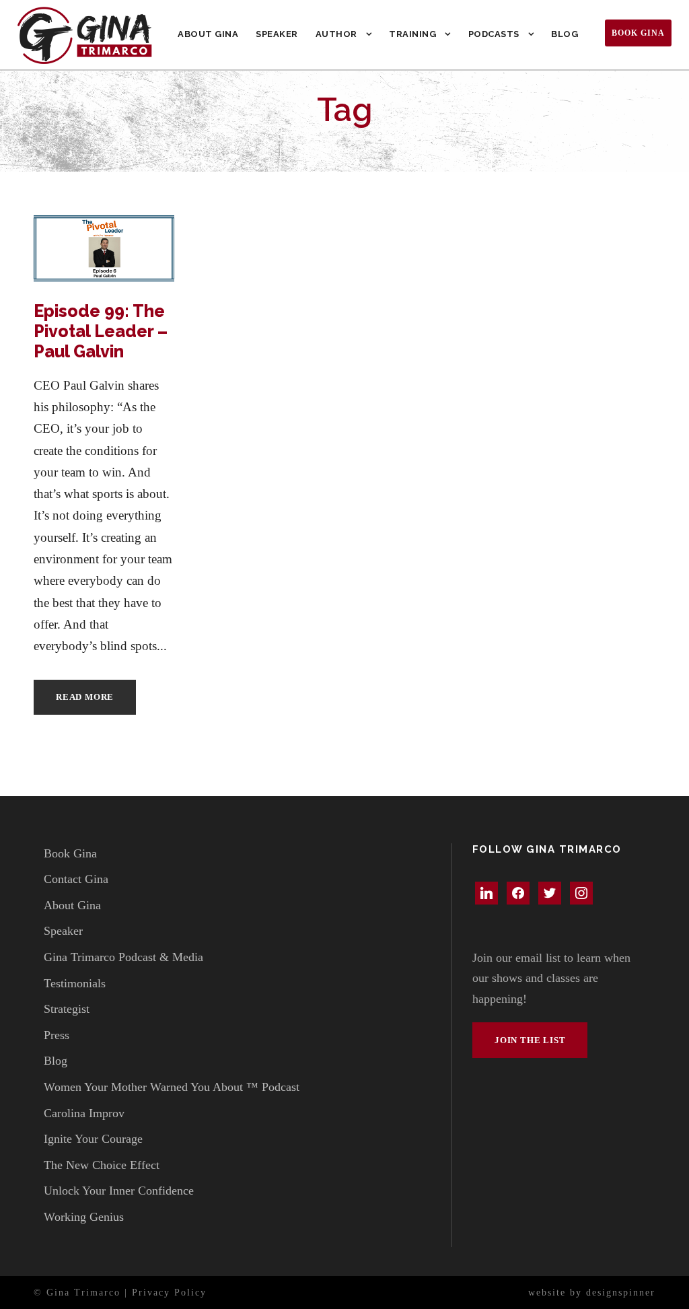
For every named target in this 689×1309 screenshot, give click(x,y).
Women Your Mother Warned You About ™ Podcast (171, 1087)
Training (412, 34)
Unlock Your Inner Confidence (119, 1190)
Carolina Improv (84, 1113)
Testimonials (75, 983)
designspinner (620, 1292)
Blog (564, 34)
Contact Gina (76, 879)
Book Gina (638, 33)
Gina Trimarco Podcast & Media (123, 957)
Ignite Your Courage (93, 1138)
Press (56, 1035)
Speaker (277, 34)
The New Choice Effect (101, 1165)
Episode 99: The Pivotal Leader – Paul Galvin (101, 331)
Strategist (66, 1009)
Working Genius (84, 1217)
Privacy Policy (169, 1292)
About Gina (208, 34)
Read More (85, 697)
